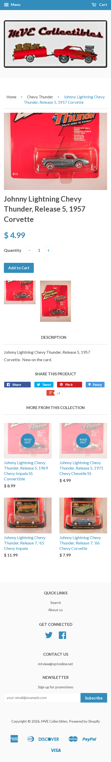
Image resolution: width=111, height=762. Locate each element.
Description (53, 337)
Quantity (12, 250)
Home (11, 96)
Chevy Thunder (40, 96)
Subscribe (94, 698)
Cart (102, 4)
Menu (15, 4)
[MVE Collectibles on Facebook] (62, 637)
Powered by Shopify (84, 721)
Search (55, 603)
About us (55, 610)
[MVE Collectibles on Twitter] (49, 637)
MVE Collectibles (54, 721)
